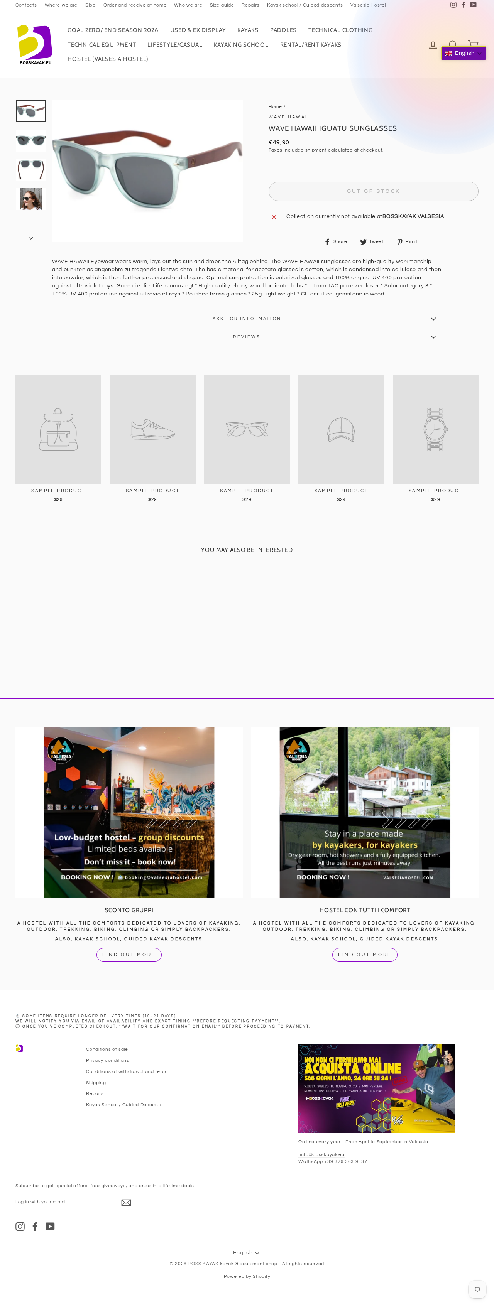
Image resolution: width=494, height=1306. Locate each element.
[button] (464, 53)
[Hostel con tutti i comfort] (365, 812)
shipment (316, 150)
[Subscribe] (126, 1202)
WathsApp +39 (316, 1161)
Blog (90, 5)
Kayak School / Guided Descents (124, 1104)
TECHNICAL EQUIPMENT (102, 44)
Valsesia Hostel (368, 5)
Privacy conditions (107, 1060)
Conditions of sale (107, 1049)
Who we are (188, 5)
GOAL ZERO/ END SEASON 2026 (113, 30)
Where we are (61, 5)
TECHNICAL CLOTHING (340, 30)
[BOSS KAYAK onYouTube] (50, 1226)
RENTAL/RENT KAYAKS (311, 44)
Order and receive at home (135, 5)
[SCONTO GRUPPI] (129, 812)
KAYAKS (248, 30)
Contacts (26, 5)
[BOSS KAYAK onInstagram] (20, 1226)
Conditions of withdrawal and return (128, 1071)
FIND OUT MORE (129, 954)
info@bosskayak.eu (321, 1154)
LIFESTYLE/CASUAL (174, 44)
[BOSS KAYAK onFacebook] (35, 1226)
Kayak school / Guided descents (305, 5)
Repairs (250, 5)
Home (275, 106)
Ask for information (247, 319)
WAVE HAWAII (289, 117)
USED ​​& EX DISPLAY (198, 30)
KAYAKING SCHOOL (241, 44)
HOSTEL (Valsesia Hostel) (108, 59)
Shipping (96, 1082)
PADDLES (283, 30)
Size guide (222, 5)
